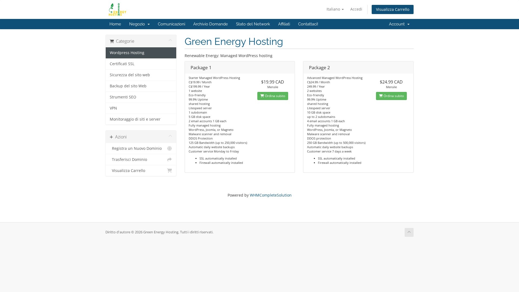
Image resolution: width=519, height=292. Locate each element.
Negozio (138, 24)
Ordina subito (274, 96)
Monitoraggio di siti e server (135, 119)
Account (398, 24)
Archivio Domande (210, 24)
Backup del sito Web (128, 86)
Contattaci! (308, 24)
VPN (113, 108)
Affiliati (284, 24)
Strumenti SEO (123, 97)
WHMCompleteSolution (271, 195)
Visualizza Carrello (392, 9)
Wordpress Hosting (127, 52)
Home (115, 24)
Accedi (356, 9)
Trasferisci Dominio (128, 159)
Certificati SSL (122, 63)
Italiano (334, 9)
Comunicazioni (171, 24)
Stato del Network (253, 24)
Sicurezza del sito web (130, 74)
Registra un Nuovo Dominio (136, 148)
